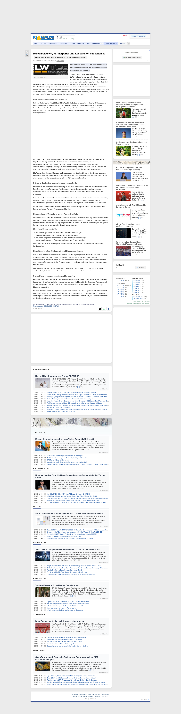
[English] (126, 36)
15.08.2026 (136, 282)
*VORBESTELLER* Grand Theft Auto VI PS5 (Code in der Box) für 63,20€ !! (72, 534)
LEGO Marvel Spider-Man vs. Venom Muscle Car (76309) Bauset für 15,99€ (72, 496)
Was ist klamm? (111, 43)
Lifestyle (80, 43)
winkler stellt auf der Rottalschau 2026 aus (61, 411)
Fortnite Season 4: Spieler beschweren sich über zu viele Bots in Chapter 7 (72, 574)
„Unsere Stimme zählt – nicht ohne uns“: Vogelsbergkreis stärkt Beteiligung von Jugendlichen (78, 405)
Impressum (105, 694)
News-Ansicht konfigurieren (141, 301)
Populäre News (138, 297)
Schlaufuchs (53, 43)
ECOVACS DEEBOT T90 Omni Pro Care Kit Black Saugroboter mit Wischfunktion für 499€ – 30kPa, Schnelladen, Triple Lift (87, 502)
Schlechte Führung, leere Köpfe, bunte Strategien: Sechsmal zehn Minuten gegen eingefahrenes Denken (82, 409)
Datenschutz (83, 694)
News (36, 43)
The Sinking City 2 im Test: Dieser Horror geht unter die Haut (67, 572)
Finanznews (39, 650)
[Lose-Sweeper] (128, 44)
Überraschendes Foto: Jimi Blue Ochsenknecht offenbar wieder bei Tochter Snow (70, 476)
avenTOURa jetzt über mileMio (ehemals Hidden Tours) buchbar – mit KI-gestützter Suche (130, 104)
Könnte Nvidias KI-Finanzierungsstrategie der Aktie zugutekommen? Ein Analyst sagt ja (76, 682)
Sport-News (39, 614)
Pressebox (60, 61)
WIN (88, 43)
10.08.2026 (136, 292)
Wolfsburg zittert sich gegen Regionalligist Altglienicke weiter (67, 458)
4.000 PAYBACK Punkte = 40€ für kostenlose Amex (64, 536)
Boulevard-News (41, 468)
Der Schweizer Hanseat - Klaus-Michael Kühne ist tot (64, 642)
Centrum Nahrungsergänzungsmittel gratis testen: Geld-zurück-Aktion (70, 538)
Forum (43, 43)
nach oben (143, 699)
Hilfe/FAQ (98, 696)
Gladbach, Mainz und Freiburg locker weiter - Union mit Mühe (67, 646)
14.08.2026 (136, 284)
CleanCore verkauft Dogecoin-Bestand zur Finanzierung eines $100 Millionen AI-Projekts (66, 658)
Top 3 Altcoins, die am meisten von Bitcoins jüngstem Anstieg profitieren (71, 676)
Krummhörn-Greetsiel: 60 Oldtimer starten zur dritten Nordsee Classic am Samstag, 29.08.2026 (130, 124)
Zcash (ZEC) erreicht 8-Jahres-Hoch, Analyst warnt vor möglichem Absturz (71, 678)
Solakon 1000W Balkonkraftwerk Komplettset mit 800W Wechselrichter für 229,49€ (74, 532)
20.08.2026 (120, 291)
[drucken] (27, 55)
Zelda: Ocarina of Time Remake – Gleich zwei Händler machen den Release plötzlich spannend (79, 568)
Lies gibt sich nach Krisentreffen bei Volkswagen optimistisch (67, 462)
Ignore (142, 303)
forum (147, 61)
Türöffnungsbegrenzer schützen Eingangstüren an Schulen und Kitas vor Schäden (74, 403)
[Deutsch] (124, 36)
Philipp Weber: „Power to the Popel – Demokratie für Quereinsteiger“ (69, 399)
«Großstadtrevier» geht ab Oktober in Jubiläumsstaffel (65, 606)
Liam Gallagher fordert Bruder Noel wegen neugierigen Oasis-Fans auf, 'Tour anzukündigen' (77, 498)
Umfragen (97, 43)
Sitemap (75, 694)
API (103, 696)
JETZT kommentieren (132, 57)
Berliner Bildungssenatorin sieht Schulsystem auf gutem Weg (129, 168)
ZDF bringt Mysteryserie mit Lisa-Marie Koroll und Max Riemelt (68, 604)
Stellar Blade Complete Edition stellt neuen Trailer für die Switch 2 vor (67, 549)
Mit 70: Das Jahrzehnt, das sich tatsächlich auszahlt (129, 225)
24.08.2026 (120, 280)
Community (64, 43)
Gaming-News (39, 542)
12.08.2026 (136, 288)
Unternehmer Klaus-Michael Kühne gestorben (62, 644)
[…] (78, 387)
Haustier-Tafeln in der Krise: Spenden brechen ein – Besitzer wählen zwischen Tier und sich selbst (79, 464)
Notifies (147, 303)
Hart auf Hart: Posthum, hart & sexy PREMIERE (57, 376)
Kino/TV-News (39, 578)
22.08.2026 (120, 287)
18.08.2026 (120, 295)
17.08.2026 (120, 297)
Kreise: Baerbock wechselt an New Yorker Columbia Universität (64, 439)
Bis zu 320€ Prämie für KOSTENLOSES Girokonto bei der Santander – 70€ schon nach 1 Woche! (79, 530)
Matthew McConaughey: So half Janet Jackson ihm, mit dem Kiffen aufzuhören (73, 500)
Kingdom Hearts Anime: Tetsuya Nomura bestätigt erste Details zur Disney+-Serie (74, 566)
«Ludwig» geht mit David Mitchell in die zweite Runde (131, 206)
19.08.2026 (120, 293)
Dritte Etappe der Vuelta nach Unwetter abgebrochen (59, 621)
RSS (106, 696)
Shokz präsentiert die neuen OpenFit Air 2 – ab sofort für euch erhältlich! (69, 513)
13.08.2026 (136, 286)
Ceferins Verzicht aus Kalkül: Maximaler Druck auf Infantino (66, 637)
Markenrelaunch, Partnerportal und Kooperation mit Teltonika (69, 55)
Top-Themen (39, 432)
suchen (141, 268)
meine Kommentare (133, 303)
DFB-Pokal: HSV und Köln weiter (58, 460)
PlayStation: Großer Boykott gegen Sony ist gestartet (64, 570)
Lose (73, 43)
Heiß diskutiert (137, 299)
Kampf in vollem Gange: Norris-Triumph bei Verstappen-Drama (129, 243)
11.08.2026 (136, 290)
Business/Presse (41, 369)
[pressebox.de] (38, 306)
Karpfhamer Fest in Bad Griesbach (58, 407)
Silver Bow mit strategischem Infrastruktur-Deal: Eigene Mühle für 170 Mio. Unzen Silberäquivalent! (80, 395)
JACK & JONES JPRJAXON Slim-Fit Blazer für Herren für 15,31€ (68, 494)
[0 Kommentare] (38, 308)
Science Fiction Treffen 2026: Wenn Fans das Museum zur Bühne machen (71, 392)
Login (134, 36)
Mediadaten (96, 694)
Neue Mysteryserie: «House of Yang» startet (61, 608)
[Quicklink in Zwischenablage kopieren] (27, 52)
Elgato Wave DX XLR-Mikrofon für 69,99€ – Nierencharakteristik (68, 602)
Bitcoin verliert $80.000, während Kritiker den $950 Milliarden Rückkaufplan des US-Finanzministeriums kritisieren (85, 684)
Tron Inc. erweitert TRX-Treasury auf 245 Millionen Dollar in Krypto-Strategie (72, 680)
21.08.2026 (120, 289)
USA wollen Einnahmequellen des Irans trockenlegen (65, 456)
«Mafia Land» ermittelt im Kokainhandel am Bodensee (65, 610)
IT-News (37, 507)
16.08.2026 (136, 280)
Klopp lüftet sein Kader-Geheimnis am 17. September (64, 640)
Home (75, 696)
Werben (122, 43)
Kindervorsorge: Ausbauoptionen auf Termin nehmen (131, 143)
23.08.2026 (120, 285)
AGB (89, 694)
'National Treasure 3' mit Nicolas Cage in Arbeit (57, 585)
